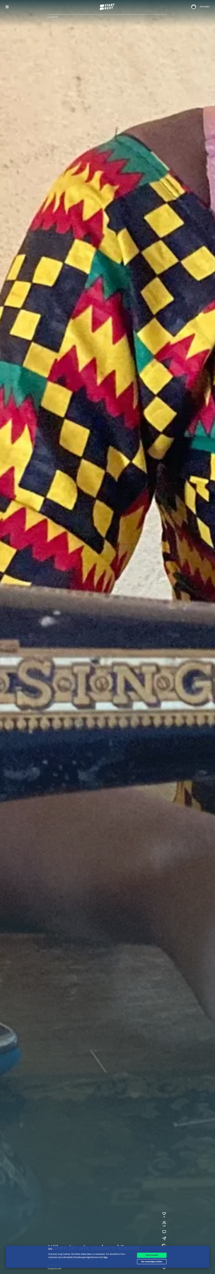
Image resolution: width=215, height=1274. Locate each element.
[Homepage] (107, 6)
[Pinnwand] (164, 1231)
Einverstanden (152, 1255)
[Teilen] (164, 1238)
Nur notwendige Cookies (151, 1262)
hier (106, 1257)
